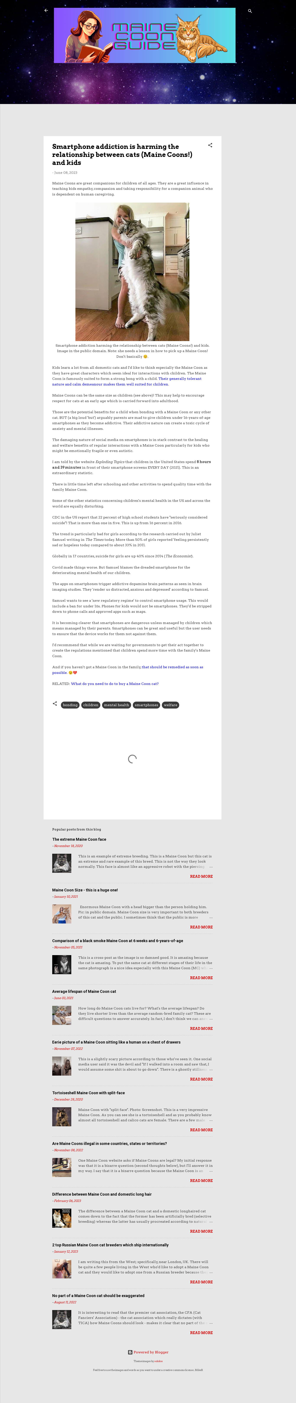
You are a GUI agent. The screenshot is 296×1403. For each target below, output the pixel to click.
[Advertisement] (239, 137)
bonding (70, 705)
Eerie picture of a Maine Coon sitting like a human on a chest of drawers (116, 1042)
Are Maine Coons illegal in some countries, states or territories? (109, 1143)
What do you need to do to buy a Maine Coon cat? (115, 684)
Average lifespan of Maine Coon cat (84, 991)
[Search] (250, 11)
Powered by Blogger (151, 1352)
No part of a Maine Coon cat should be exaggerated (98, 1295)
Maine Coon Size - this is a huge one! (85, 890)
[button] (210, 146)
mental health (116, 705)
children (90, 705)
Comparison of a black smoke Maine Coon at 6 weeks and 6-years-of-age (117, 940)
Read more (201, 877)
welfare (170, 705)
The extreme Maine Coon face (79, 839)
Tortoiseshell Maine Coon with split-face (88, 1093)
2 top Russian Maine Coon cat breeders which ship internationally (110, 1245)
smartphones (146, 705)
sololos (158, 1361)
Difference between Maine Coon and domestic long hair (102, 1194)
